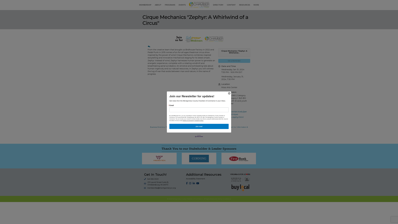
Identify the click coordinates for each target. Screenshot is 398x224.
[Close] (229, 93)
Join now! (199, 126)
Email (171, 105)
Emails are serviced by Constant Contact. (193, 120)
